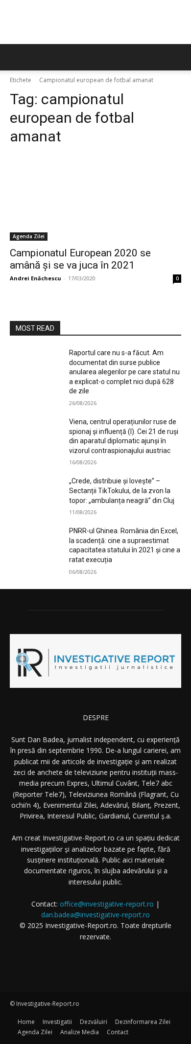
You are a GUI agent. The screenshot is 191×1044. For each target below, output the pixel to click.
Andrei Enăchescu (35, 278)
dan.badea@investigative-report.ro (95, 914)
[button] (177, 57)
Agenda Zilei (29, 236)
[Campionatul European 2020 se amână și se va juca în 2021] (95, 198)
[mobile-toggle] (16, 57)
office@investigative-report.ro (107, 903)
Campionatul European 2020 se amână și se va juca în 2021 (80, 259)
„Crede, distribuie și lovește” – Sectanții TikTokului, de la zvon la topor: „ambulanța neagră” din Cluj (121, 490)
